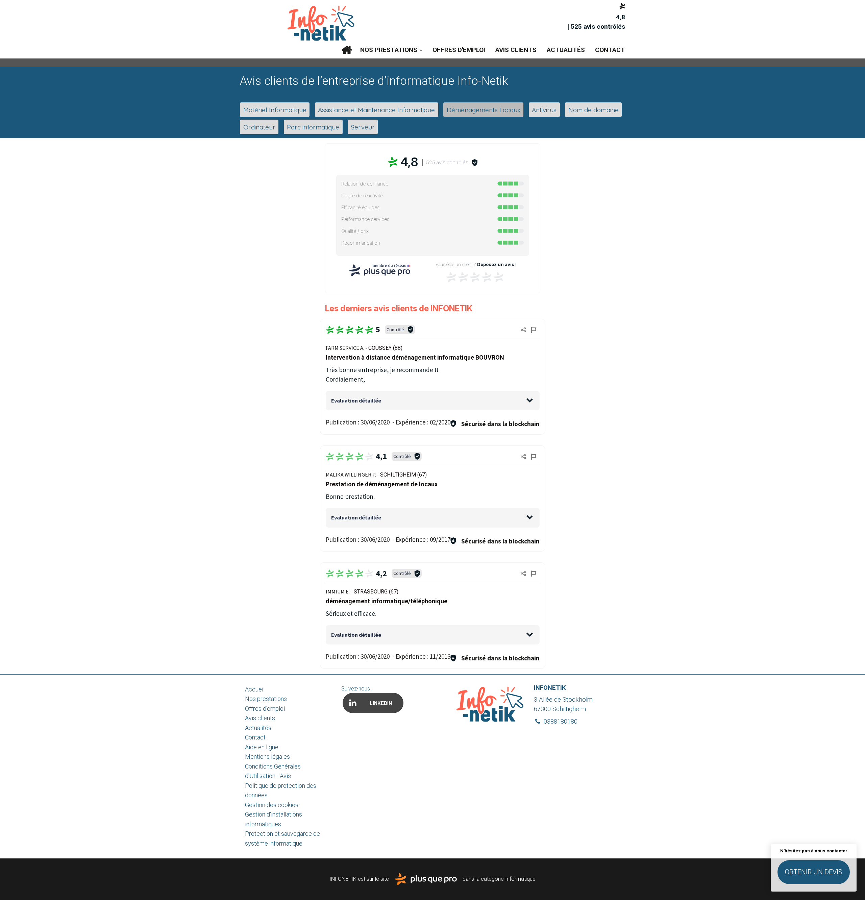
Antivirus (544, 110)
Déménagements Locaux (483, 110)
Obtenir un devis (813, 872)
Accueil (346, 50)
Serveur (363, 127)
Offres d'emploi (458, 50)
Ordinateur (259, 127)
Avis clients (516, 50)
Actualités (566, 50)
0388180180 (559, 721)
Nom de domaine (593, 110)
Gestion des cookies (271, 804)
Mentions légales (267, 756)
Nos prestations (389, 50)
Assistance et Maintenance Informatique (376, 110)
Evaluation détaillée (356, 400)
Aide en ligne (261, 747)
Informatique (520, 879)
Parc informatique (313, 127)
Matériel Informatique (274, 110)
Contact (610, 50)
